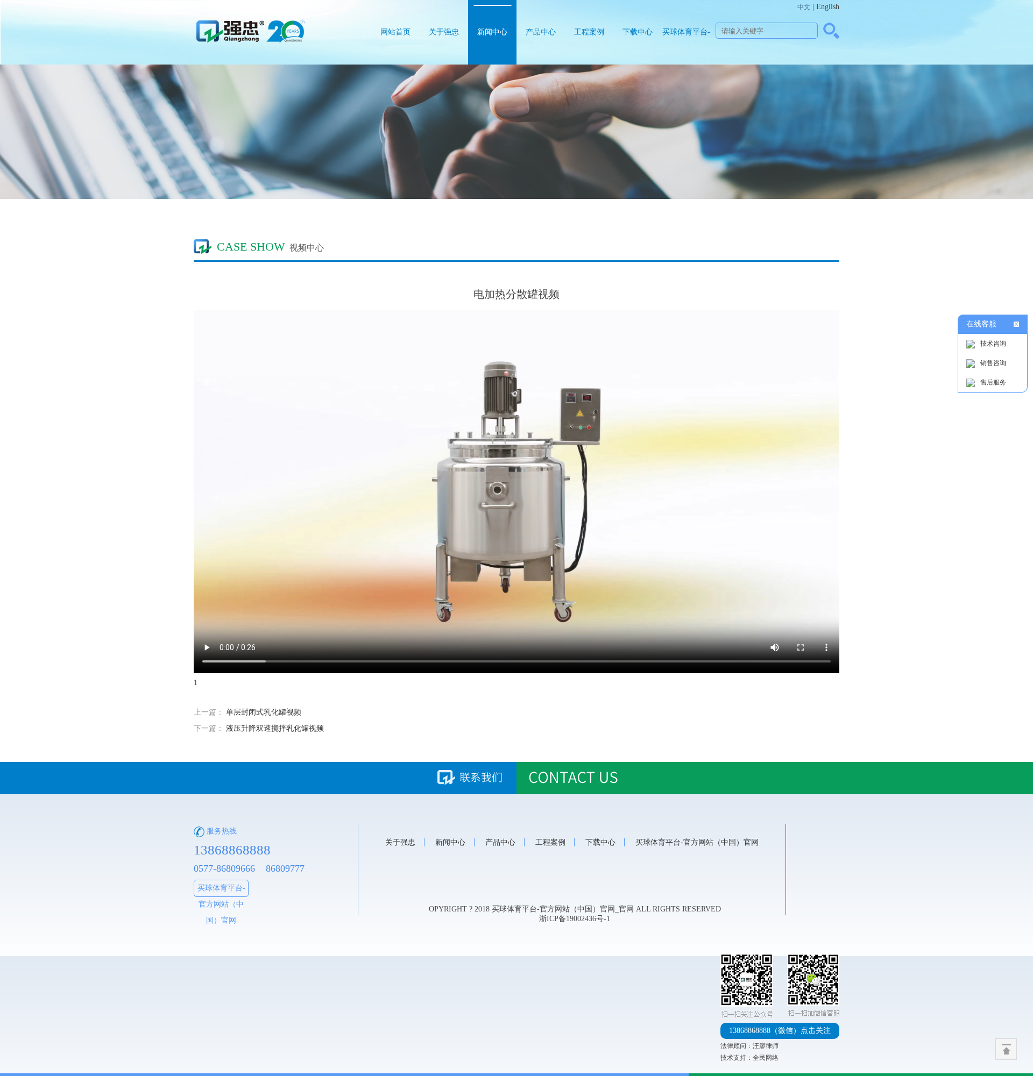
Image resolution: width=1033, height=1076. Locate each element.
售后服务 (993, 382)
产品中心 (541, 32)
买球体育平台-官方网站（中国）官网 (686, 46)
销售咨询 (993, 363)
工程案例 (589, 32)
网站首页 (395, 32)
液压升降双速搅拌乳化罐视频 (275, 728)
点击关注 (780, 1031)
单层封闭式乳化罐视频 (263, 712)
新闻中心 (492, 32)
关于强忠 (444, 32)
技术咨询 (993, 343)
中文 (803, 7)
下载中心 (637, 32)
